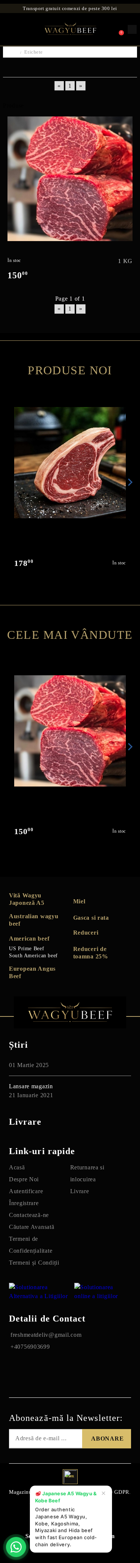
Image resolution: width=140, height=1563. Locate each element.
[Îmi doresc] (127, 122)
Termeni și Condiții (34, 1262)
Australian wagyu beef (34, 920)
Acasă (17, 1167)
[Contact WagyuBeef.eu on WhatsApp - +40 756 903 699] (16, 1547)
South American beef (33, 955)
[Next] (128, 482)
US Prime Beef (26, 948)
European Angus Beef (32, 972)
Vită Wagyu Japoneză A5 (26, 899)
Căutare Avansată (32, 1227)
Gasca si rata (91, 918)
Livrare (79, 1191)
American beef (29, 938)
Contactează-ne (29, 1215)
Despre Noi (24, 1179)
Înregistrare (24, 1203)
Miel (79, 901)
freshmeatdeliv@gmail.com (45, 1335)
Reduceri (86, 932)
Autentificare (26, 1191)
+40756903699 (30, 1346)
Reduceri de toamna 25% (90, 953)
